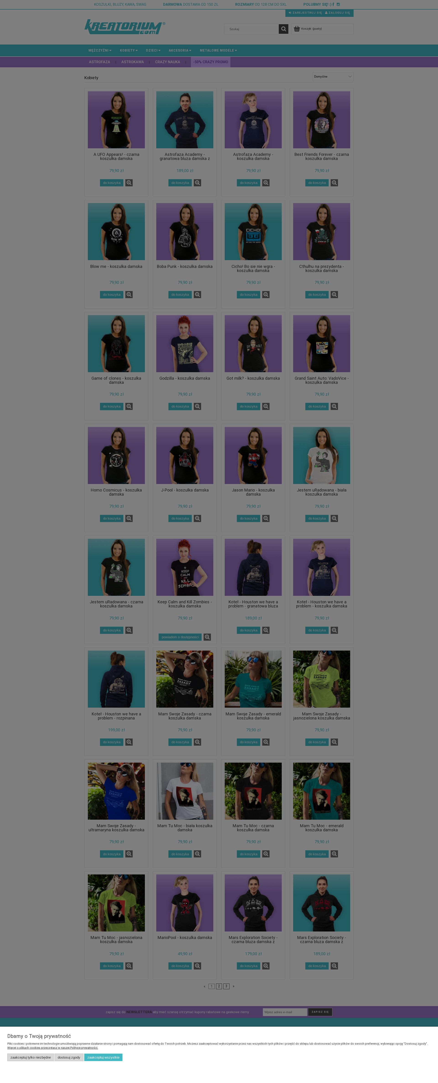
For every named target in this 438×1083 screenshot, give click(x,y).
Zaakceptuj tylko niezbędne (30, 1057)
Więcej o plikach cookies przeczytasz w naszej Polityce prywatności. (52, 1047)
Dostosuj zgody (69, 1057)
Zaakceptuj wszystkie (103, 1057)
